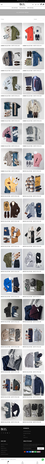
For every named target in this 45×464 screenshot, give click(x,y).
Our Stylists (3, 452)
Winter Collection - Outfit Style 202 (10, 422)
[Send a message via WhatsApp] (42, 459)
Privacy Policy (3, 448)
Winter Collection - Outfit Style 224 (32, 246)
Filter (3, 19)
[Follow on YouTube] (24, 2)
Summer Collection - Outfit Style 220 (10, 45)
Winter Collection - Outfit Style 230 (10, 221)
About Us (2, 446)
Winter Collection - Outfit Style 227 (32, 196)
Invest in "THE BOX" (4, 444)
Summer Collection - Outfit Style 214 (32, 146)
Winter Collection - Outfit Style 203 (32, 397)
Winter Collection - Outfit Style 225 (10, 246)
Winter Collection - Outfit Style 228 (10, 196)
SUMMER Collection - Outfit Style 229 (32, 95)
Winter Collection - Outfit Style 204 (10, 397)
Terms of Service (4, 450)
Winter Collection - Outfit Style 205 (32, 372)
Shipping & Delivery (27, 431)
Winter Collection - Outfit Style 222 (32, 271)
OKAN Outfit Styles (22, 7)
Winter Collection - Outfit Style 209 (32, 321)
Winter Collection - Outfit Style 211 (32, 296)
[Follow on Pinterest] (22, 2)
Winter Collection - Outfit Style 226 (32, 221)
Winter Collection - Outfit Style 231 (32, 171)
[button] (33, 4)
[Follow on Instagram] (20, 2)
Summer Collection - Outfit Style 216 (10, 120)
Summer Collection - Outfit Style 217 (32, 70)
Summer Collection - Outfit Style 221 (10, 146)
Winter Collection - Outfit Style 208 (10, 346)
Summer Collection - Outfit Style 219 (32, 45)
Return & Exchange (4, 454)
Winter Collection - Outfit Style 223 (10, 271)
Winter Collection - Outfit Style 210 (10, 321)
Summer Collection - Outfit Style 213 (10, 171)
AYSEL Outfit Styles (15, 7)
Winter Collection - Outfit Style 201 (32, 422)
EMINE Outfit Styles (30, 7)
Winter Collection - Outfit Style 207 (32, 346)
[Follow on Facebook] (19, 2)
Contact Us (25, 437)
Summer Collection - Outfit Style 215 (32, 120)
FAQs (24, 435)
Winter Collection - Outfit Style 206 (10, 372)
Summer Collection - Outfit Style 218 (10, 70)
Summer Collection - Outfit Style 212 (10, 95)
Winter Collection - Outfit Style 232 (10, 296)
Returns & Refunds (26, 433)
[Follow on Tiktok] (9, 433)
